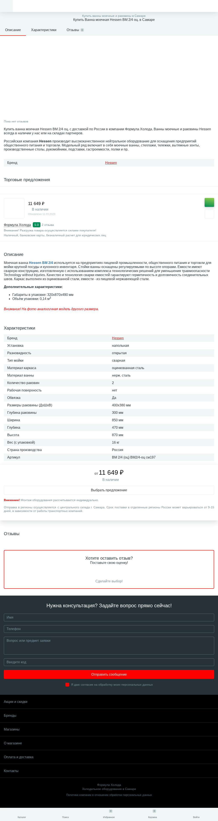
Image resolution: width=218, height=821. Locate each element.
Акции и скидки (15, 702)
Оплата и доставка (18, 757)
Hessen (111, 163)
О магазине (13, 743)
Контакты (11, 771)
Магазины (12, 729)
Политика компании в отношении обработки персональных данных (109, 795)
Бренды (10, 715)
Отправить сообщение (109, 674)
